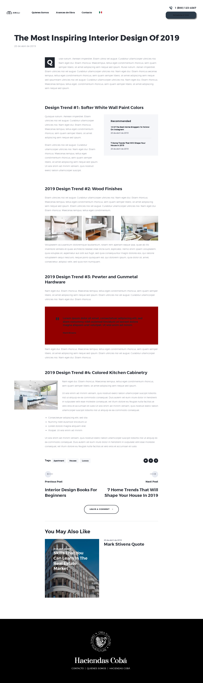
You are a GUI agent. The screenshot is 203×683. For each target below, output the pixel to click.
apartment (59, 461)
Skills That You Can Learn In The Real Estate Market (70, 560)
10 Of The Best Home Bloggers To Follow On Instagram (130, 128)
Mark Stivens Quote (124, 544)
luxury (85, 461)
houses (72, 461)
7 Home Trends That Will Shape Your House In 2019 (128, 144)
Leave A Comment (100, 509)
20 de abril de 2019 (119, 133)
